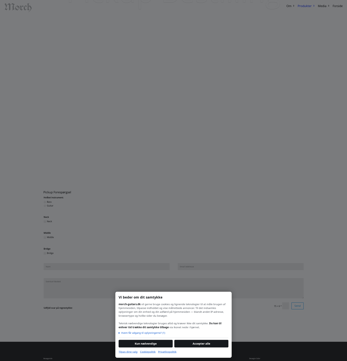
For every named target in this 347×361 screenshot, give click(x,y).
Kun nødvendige (146, 343)
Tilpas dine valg (128, 351)
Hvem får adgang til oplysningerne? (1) (143, 332)
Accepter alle (201, 343)
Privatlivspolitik (167, 351)
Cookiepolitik (148, 351)
